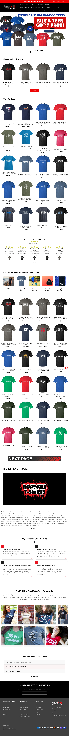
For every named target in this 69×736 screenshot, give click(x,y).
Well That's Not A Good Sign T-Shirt (43, 201)
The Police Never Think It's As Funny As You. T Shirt (60, 318)
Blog (37, 705)
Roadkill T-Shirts (9, 732)
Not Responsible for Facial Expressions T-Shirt (8, 395)
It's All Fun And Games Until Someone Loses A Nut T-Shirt (8, 344)
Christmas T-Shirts (24, 707)
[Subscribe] (45, 693)
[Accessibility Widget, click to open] (66, 368)
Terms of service (40, 732)
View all (34, 90)
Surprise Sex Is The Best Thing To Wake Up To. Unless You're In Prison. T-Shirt (60, 148)
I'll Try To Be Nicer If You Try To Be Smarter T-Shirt (60, 83)
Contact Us (38, 714)
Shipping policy (46, 732)
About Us (5, 714)
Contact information (54, 732)
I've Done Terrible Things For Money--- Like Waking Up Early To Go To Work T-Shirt (26, 147)
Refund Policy (6, 707)
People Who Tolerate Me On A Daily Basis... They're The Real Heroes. (25, 175)
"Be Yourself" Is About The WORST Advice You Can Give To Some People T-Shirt (60, 123)
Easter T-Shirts (23, 709)
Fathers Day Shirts (34, 290)
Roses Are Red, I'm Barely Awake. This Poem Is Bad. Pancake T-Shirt (43, 369)
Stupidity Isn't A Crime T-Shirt (25, 447)
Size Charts (38, 707)
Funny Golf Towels (60, 290)
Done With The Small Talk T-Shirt (26, 395)
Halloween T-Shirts (24, 714)
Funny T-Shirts (23, 712)
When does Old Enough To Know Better (60, 227)
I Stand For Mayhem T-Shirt (61, 369)
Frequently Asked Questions (34, 656)
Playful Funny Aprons (47, 290)
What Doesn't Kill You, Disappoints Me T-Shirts (8, 446)
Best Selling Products (24, 705)
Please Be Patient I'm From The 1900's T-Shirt (43, 123)
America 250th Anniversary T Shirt (8, 123)
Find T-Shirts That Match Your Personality (34, 591)
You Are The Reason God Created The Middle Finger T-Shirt (8, 421)
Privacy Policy (6, 705)
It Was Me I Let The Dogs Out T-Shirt (43, 83)
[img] (34, 242)
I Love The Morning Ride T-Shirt (26, 369)
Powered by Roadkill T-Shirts (17, 732)
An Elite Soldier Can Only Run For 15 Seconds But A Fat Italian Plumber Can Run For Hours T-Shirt (60, 344)
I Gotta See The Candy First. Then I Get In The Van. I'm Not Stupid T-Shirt (43, 149)
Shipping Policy (6, 709)
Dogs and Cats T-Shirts (21, 290)
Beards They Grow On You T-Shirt (26, 344)
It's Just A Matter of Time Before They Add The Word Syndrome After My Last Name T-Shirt (25, 83)
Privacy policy (32, 732)
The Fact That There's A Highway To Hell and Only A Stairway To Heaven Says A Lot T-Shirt (8, 83)
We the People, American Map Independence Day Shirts (25, 123)
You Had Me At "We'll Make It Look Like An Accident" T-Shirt (60, 175)
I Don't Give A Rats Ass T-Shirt (43, 344)
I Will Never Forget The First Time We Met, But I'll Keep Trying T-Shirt (26, 421)
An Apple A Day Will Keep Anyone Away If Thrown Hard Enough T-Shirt (43, 224)
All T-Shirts (8, 289)
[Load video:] (34, 489)
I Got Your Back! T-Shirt (61, 200)
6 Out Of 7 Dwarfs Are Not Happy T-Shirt (8, 224)
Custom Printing (39, 709)
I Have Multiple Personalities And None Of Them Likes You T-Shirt (60, 421)
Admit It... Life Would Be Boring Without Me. (8, 147)
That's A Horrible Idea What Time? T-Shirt (8, 201)
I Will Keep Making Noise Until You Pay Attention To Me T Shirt (43, 421)
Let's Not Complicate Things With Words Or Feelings (8, 369)
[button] (44, 10)
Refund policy (26, 732)
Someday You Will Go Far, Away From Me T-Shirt (43, 447)
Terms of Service (7, 712)
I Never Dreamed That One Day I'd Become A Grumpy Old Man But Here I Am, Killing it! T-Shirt (25, 199)
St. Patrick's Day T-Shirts (25, 716)
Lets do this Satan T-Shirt (43, 395)
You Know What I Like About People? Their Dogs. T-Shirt (43, 175)
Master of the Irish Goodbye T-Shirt (61, 447)
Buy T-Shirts (34, 51)
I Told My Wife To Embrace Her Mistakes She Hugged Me (8, 173)
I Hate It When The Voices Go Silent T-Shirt (26, 227)
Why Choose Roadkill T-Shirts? (34, 539)
